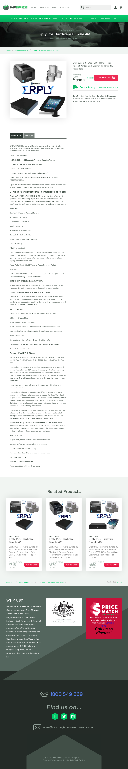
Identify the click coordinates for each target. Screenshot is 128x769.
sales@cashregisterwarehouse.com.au (69, 727)
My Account (115, 7)
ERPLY (58, 38)
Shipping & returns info (108, 87)
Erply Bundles (20, 50)
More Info (16, 136)
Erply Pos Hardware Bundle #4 (46, 50)
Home (34, 8)
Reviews (29, 136)
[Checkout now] (121, 7)
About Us (44, 8)
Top (117, 582)
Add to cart (104, 78)
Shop (8, 50)
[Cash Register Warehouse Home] (15, 7)
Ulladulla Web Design (75, 760)
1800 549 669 (66, 694)
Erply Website (25, 187)
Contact (64, 8)
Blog (54, 8)
